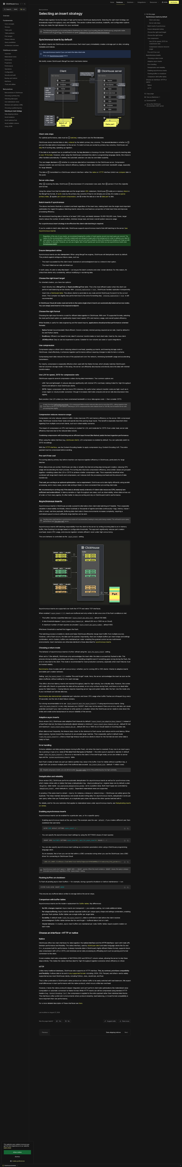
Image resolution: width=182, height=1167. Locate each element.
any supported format (77, 973)
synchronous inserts (103, 642)
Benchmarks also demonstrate (50, 696)
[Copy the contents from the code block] (128, 828)
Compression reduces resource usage (159, 48)
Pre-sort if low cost (154, 52)
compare (122, 172)
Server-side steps (154, 23)
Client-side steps (154, 20)
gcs (60, 32)
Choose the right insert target (157, 32)
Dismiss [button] (17, 1157)
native (94, 172)
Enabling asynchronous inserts (157, 70)
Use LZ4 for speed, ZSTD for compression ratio (158, 42)
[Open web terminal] (180, 1165)
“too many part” (59, 521)
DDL (87, 191)
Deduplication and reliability (156, 67)
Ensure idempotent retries (156, 29)
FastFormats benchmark (61, 404)
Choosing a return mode (155, 58)
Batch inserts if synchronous (156, 26)
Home (112, 2)
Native (150, 85)
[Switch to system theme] (21, 4)
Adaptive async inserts (155, 61)
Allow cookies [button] (17, 1152)
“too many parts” (81, 770)
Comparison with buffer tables (157, 76)
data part (105, 197)
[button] (17, 1161)
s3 (55, 32)
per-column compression (66, 197)
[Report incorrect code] (125, 828)
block (126, 191)
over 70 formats (47, 155)
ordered (71, 142)
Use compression (153, 38)
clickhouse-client (72, 440)
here (80, 1003)
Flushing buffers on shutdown (157, 73)
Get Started (173, 2)
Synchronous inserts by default (156, 17)
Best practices (43, 9)
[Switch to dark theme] (25, 4)
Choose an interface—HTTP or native (156, 81)
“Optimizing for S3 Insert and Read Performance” (94, 32)
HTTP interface (51, 447)
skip (40, 148)
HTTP (101, 172)
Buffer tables (84, 903)
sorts (59, 194)
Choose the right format (155, 35)
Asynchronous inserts (56, 56)
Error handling (152, 64)
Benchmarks (43, 669)
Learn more (7, 1148)
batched (73, 138)
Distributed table (57, 293)
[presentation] (86, 862)
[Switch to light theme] (23, 4)
